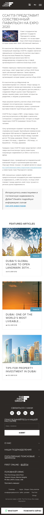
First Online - (16, 464)
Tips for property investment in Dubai (21, 369)
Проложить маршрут (12, 483)
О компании (9, 447)
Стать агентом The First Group (34, 492)
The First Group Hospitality (14, 454)
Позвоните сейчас (32, 511)
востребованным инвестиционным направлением (21, 167)
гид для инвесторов (15, 205)
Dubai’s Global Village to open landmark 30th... (18, 264)
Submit (22, 433)
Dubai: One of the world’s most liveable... (19, 318)
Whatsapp (13, 511)
